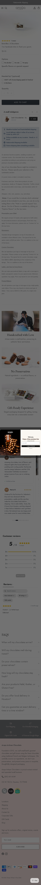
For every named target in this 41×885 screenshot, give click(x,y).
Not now (30, 448)
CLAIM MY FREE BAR (31, 446)
